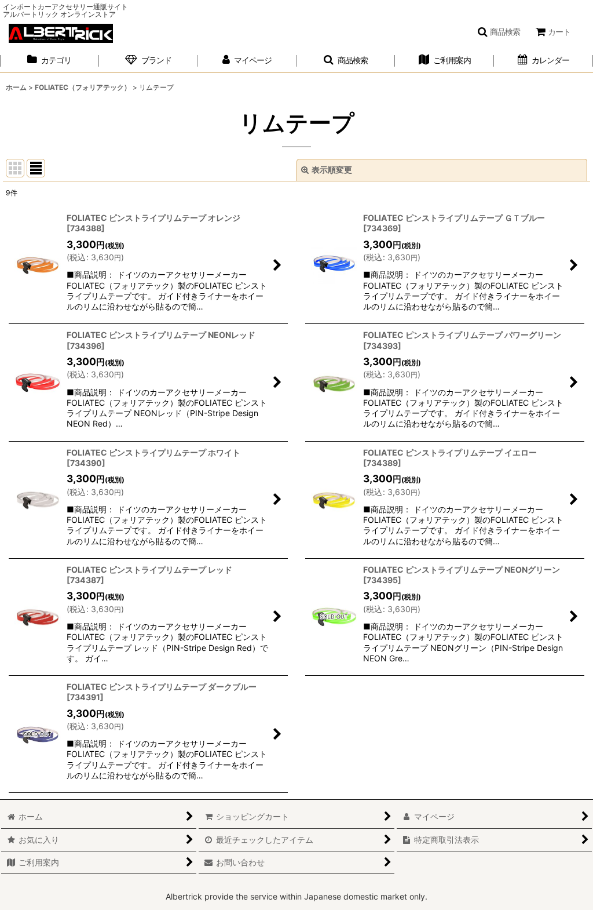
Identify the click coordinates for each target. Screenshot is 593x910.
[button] (498, 32)
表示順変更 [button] (332, 169)
